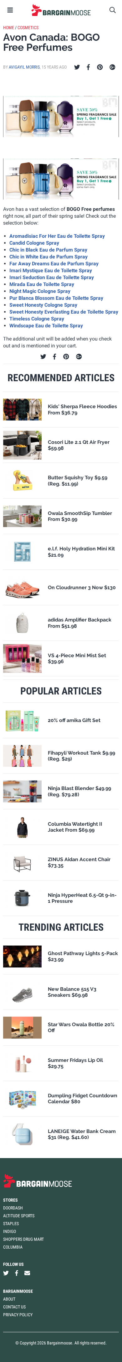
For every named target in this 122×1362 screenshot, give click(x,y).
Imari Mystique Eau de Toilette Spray (50, 270)
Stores (10, 1200)
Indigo (9, 1231)
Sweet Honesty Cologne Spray (43, 305)
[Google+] (112, 67)
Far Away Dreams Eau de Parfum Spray (54, 264)
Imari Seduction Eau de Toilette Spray (51, 277)
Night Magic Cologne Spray (39, 291)
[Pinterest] (100, 67)
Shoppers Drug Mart (23, 1239)
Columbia (13, 1247)
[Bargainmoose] (61, 10)
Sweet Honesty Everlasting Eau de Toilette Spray (63, 312)
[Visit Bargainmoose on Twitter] (6, 1273)
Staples (11, 1223)
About (9, 1299)
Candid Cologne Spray (34, 243)
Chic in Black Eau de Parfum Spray (48, 250)
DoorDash (13, 1207)
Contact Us (14, 1306)
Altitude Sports (18, 1215)
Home (8, 27)
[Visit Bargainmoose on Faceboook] (16, 1273)
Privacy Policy (18, 1314)
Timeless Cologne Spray (36, 319)
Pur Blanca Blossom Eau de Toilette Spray (56, 298)
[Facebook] (88, 67)
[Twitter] (77, 67)
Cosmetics (28, 27)
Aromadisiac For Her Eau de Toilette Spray (57, 236)
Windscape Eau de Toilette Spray (46, 326)
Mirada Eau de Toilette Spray (41, 284)
